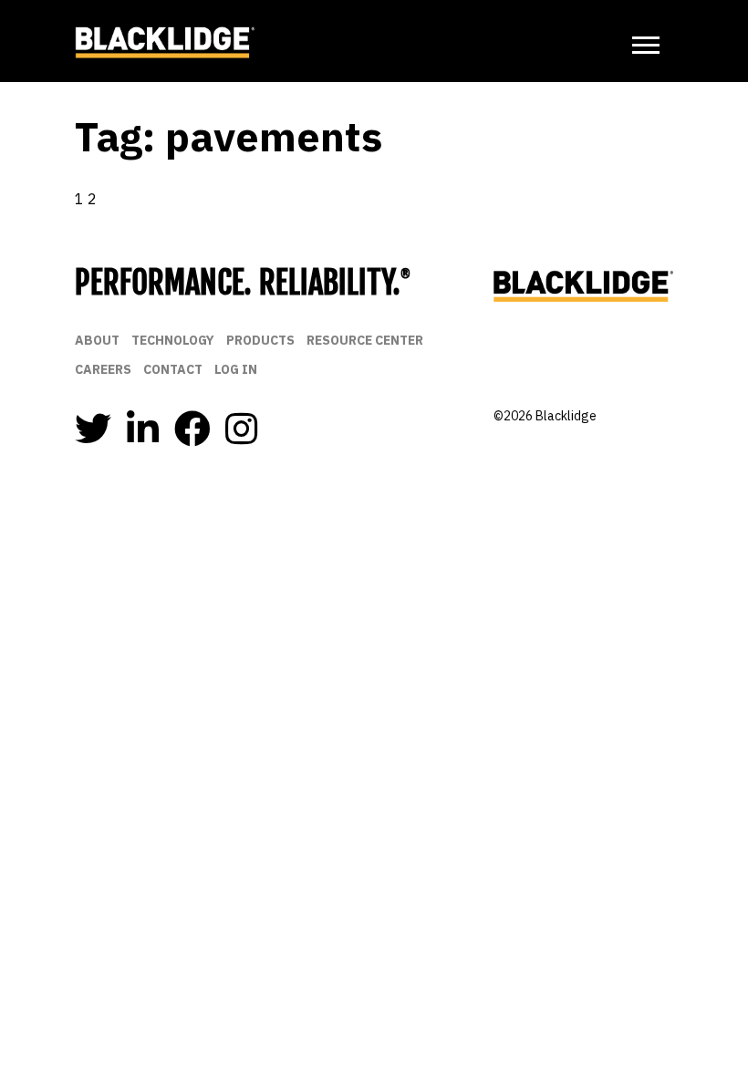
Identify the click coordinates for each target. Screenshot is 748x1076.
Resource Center (364, 340)
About (97, 340)
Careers (103, 369)
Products (260, 340)
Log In (235, 369)
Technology (172, 340)
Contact (173, 369)
